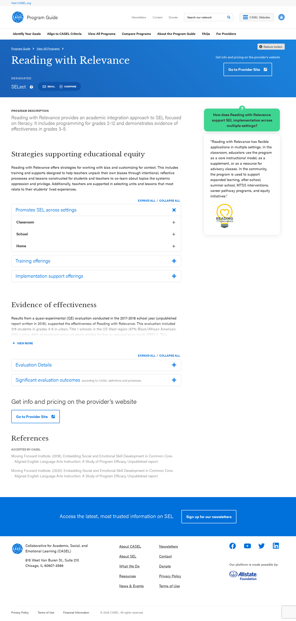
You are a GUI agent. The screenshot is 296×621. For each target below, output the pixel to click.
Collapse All (169, 200)
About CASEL (130, 546)
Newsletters (139, 17)
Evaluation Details (34, 364)
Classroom (25, 221)
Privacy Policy (170, 575)
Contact (157, 17)
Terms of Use (169, 585)
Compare (70, 86)
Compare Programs (136, 33)
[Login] (279, 17)
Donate (173, 17)
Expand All (146, 200)
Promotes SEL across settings (46, 209)
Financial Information (76, 612)
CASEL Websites (259, 17)
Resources (127, 575)
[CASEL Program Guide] (17, 549)
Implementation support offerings (49, 275)
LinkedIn (276, 546)
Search (229, 17)
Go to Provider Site (244, 69)
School (22, 233)
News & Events (131, 585)
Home (21, 245)
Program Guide (42, 17)
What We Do (129, 566)
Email (51, 86)
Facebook (233, 546)
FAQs (206, 33)
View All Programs (101, 33)
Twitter (262, 546)
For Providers (226, 33)
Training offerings (33, 260)
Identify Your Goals (27, 33)
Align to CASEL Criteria (64, 33)
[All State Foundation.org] (257, 575)
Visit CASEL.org (21, 3)
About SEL (127, 556)
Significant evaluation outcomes (78, 379)
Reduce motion (273, 47)
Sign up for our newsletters (209, 516)
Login (281, 17)
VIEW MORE (25, 343)
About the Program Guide (176, 33)
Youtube (247, 546)
